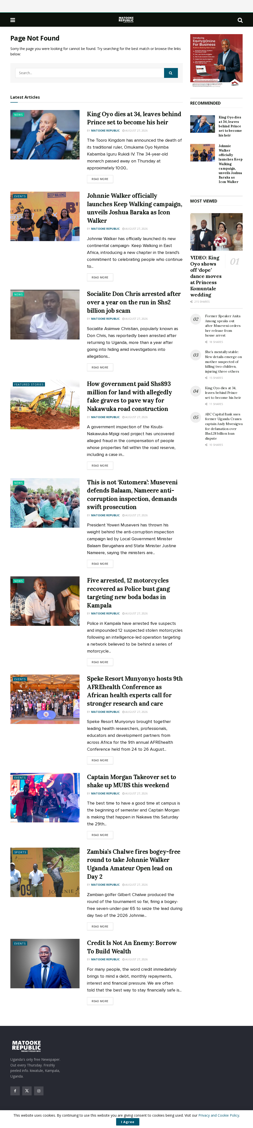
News (18, 114)
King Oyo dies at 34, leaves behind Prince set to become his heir (230, 126)
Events (20, 196)
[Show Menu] (12, 20)
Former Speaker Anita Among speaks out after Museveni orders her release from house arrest (223, 326)
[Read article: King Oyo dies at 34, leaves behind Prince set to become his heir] (45, 134)
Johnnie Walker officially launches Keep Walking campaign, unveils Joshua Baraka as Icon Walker (231, 164)
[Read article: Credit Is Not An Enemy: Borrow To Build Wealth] (45, 963)
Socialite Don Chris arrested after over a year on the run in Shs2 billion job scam (134, 302)
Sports (20, 852)
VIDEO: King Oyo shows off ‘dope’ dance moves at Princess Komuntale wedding (206, 276)
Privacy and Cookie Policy (218, 1115)
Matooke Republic (105, 130)
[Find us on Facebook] (15, 1090)
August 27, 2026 (136, 130)
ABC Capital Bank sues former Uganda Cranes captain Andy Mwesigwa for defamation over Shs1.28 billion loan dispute (224, 426)
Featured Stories (28, 384)
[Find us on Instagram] (38, 1090)
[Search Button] (240, 20)
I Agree (127, 1122)
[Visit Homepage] (126, 20)
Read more (102, 179)
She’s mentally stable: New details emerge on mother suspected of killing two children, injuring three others (223, 361)
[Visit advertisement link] (216, 61)
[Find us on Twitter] (27, 1090)
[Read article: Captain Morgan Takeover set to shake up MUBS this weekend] (45, 797)
